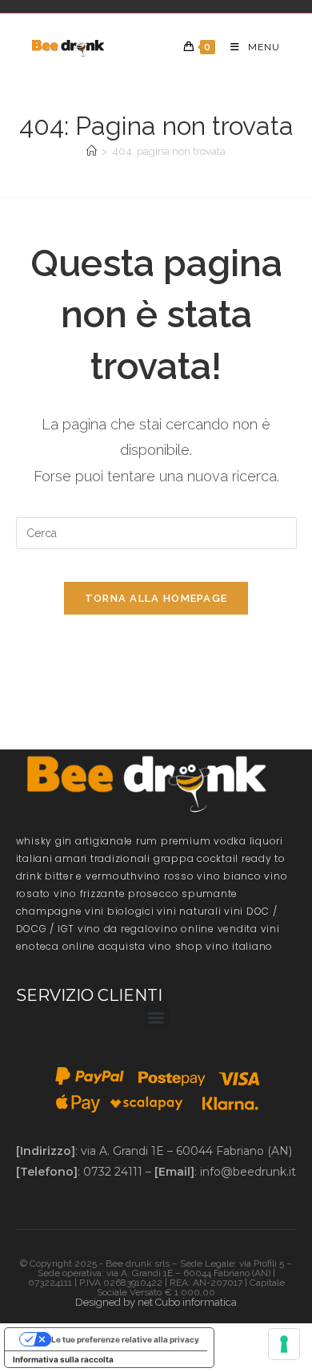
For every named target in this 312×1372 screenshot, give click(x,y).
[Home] (91, 151)
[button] (156, 1017)
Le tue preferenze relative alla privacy (125, 1339)
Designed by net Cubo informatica (156, 1302)
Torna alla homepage (156, 598)
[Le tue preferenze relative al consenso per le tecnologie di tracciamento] (284, 1344)
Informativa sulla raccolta (63, 1359)
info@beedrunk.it (248, 1171)
